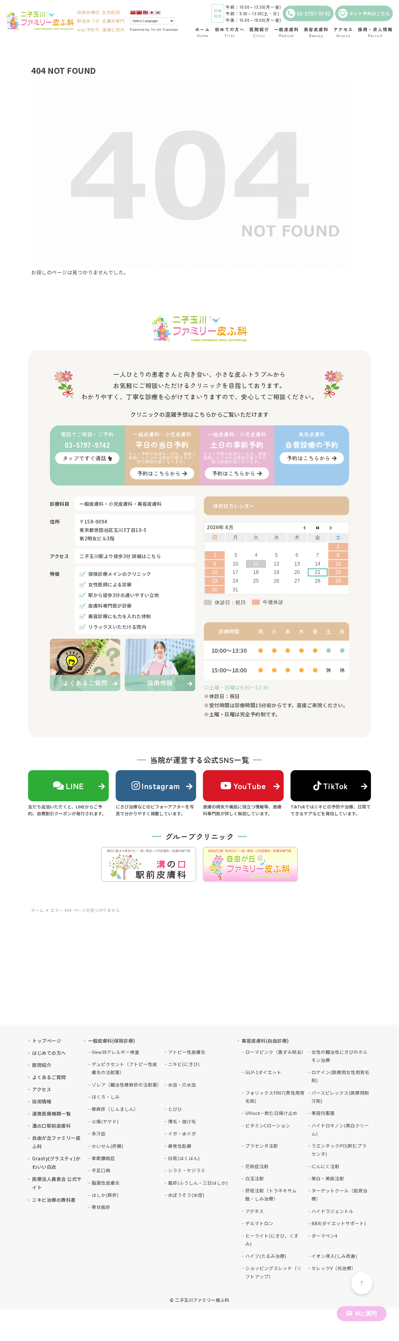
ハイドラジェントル (332, 1211)
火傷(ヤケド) (105, 1121)
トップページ (46, 1040)
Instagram (161, 785)
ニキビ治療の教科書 (54, 1199)
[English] (145, 12)
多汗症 (99, 1133)
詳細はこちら (146, 556)
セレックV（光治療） (333, 1268)
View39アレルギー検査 (115, 1052)
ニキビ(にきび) (184, 1064)
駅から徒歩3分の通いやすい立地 (123, 595)
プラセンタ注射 (261, 1145)
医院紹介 (41, 1065)
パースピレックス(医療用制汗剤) (340, 1096)
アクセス (41, 1089)
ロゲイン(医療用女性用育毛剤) (340, 1076)
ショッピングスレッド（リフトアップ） (273, 1272)
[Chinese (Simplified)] (133, 12)
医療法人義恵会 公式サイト (57, 1183)
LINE (75, 785)
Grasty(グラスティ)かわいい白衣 (56, 1162)
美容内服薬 (323, 1113)
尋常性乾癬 (179, 1146)
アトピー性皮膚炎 (186, 1052)
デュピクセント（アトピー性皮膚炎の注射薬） (124, 1068)
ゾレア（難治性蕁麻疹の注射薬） (126, 1084)
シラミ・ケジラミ (186, 1170)
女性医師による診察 (110, 584)
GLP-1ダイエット (263, 1072)
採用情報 (41, 1101)
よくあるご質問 (49, 1077)
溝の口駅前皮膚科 (51, 1125)
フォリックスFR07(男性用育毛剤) (275, 1096)
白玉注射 (254, 1178)
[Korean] (158, 12)
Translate (170, 29)
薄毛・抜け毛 (182, 1121)
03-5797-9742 (313, 13)
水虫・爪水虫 (182, 1084)
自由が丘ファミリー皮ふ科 (56, 1142)
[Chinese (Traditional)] (139, 12)
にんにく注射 (325, 1166)
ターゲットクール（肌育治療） (339, 1194)
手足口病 (101, 1170)
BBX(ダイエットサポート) (338, 1223)
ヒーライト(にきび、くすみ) (272, 1239)
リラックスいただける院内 (117, 626)
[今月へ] (318, 527)
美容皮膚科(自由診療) (265, 1040)
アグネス (254, 1211)
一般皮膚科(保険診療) (111, 1040)
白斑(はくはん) (184, 1158)
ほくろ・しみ (106, 1096)
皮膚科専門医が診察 (110, 605)
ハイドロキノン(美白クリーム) (340, 1129)
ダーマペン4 (324, 1235)
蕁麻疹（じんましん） (115, 1109)
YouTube (249, 785)
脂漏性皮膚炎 (106, 1182)
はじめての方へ (49, 1053)
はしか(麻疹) (105, 1195)
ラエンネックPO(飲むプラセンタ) (339, 1149)
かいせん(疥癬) (107, 1146)
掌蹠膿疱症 (103, 1158)
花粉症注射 (257, 1166)
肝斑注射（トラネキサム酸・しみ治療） (271, 1194)
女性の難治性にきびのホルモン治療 (339, 1056)
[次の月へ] (338, 527)
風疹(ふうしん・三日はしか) (198, 1182)
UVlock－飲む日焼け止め (271, 1113)
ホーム (37, 910)
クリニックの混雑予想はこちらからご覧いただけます (199, 414)
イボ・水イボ (182, 1133)
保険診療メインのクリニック (119, 574)
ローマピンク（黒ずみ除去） (275, 1052)
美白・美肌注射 (327, 1178)
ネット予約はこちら (369, 13)
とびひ (175, 1109)
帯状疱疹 (101, 1207)
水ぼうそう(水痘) (186, 1195)
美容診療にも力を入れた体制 (119, 616)
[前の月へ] (297, 527)
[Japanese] (151, 12)
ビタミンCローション (267, 1125)
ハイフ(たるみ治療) (265, 1256)
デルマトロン (259, 1223)
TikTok (335, 785)
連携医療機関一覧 (51, 1113)
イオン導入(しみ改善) (334, 1256)
